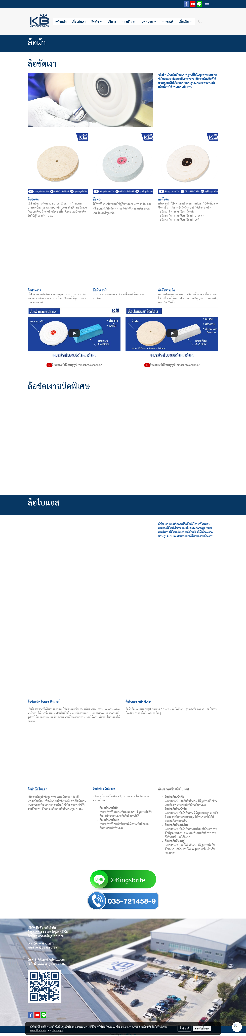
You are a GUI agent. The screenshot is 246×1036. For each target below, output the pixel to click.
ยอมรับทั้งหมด (202, 1028)
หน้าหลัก (61, 21)
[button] (200, 21)
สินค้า (95, 21)
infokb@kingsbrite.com (50, 959)
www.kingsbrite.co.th (51, 964)
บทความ (148, 21)
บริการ (112, 21)
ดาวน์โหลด (128, 21)
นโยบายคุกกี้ (57, 1030)
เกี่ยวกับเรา (79, 21)
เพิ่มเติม (184, 21)
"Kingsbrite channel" (90, 364)
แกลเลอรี (167, 21)
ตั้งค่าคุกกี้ (184, 1028)
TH (211, 4)
